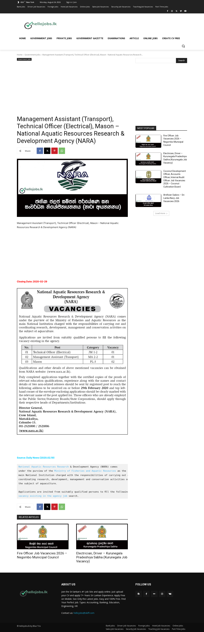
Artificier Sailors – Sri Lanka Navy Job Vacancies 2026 (173, 198)
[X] (176, 11)
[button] (183, 46)
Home (19, 54)
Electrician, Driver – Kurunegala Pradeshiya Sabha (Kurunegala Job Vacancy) (101, 557)
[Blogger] (138, 594)
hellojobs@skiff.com (84, 612)
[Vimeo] (181, 11)
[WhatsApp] (62, 151)
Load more (160, 213)
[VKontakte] (170, 594)
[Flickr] (154, 594)
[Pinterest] (54, 151)
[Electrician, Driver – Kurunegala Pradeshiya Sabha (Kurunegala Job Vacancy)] (102, 536)
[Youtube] (185, 11)
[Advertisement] (127, 25)
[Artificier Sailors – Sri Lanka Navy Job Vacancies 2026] (148, 200)
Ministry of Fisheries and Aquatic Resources (85, 470)
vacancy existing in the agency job (42, 495)
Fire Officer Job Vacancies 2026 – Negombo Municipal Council (42, 555)
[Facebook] (167, 11)
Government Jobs (32, 54)
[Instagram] (172, 11)
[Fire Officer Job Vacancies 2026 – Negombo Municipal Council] (43, 536)
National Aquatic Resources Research (43, 466)
